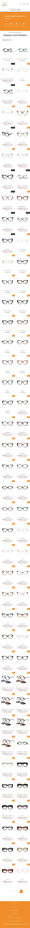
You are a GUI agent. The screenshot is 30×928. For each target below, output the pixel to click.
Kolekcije (19, 32)
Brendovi (14, 913)
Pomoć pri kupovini (14, 917)
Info (14, 906)
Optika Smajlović (15, 921)
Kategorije (14, 910)
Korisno (14, 902)
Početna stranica (12, 32)
